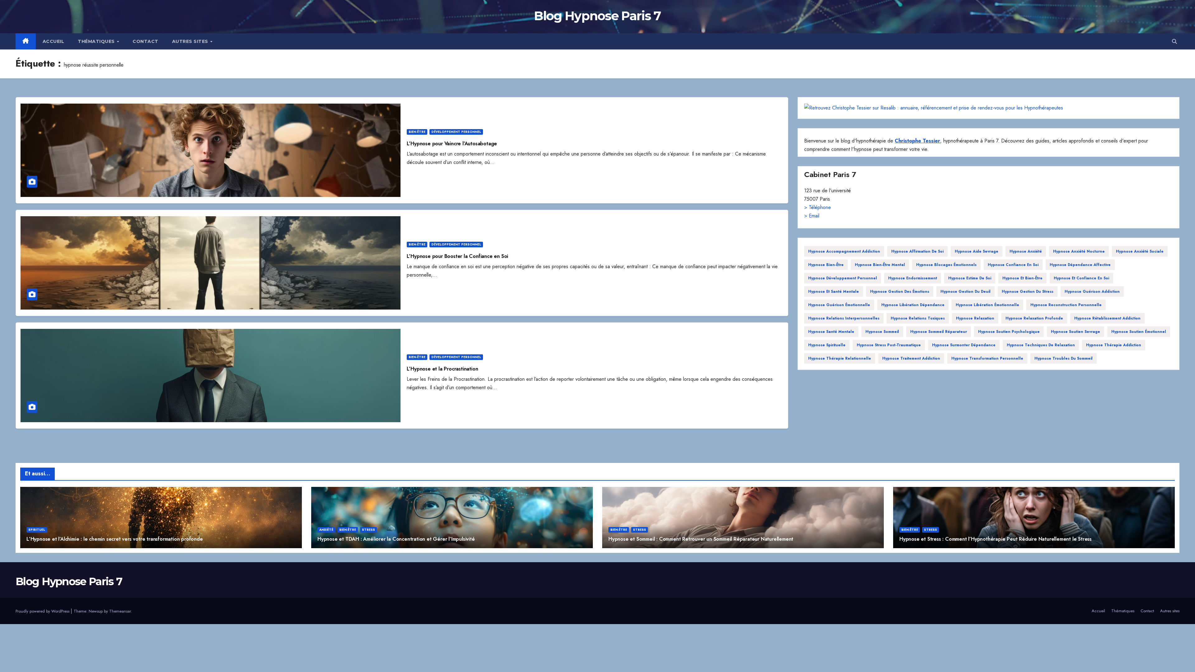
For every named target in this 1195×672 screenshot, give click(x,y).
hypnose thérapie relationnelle (839, 358)
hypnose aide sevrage (976, 251)
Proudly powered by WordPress (43, 611)
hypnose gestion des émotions (899, 291)
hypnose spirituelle (827, 345)
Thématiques (97, 41)
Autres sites (191, 41)
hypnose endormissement (912, 278)
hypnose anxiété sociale (1140, 251)
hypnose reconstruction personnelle (1066, 305)
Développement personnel (456, 131)
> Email (811, 215)
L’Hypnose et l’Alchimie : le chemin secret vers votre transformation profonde (114, 539)
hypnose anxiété (1026, 251)
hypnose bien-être (826, 265)
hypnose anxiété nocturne (1079, 251)
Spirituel (36, 529)
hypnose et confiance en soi (1081, 278)
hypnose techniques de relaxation (1041, 345)
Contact (145, 41)
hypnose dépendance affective (1080, 265)
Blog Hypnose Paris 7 (597, 15)
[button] (1174, 41)
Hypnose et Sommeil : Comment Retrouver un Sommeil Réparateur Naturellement (700, 539)
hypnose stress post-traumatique (889, 345)
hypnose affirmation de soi (917, 251)
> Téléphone (817, 207)
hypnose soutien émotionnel (1138, 331)
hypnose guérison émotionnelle (839, 305)
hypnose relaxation (975, 318)
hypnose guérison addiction (1092, 291)
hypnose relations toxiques (918, 318)
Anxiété (326, 529)
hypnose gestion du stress (1027, 291)
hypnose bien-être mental (880, 265)
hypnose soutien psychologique (1009, 331)
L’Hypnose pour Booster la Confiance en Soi (457, 256)
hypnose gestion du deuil (965, 291)
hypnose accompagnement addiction (844, 251)
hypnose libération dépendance (912, 305)
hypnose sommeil (882, 331)
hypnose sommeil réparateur (938, 331)
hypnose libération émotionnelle (987, 305)
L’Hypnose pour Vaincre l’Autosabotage (452, 143)
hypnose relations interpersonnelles (843, 318)
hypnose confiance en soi (1013, 265)
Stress (368, 529)
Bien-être (417, 131)
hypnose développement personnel (842, 278)
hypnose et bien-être (1022, 278)
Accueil (53, 41)
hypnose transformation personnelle (987, 358)
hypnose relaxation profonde (1034, 318)
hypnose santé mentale (831, 331)
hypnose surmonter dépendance (964, 345)
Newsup (96, 611)
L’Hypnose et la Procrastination (442, 368)
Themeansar (120, 611)
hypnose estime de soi (969, 278)
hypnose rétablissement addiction (1107, 318)
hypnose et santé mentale (833, 291)
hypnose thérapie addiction (1113, 345)
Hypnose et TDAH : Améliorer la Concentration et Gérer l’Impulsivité (396, 539)
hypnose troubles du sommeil (1063, 358)
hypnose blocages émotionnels (946, 265)
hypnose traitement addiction (911, 358)
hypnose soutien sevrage (1075, 331)
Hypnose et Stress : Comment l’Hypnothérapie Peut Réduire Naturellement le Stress (995, 539)
